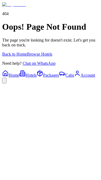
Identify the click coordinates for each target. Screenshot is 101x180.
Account (88, 75)
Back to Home (14, 54)
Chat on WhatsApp (39, 63)
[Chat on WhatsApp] (4, 80)
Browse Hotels (39, 54)
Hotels (31, 75)
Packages (51, 75)
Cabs (69, 75)
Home (14, 75)
